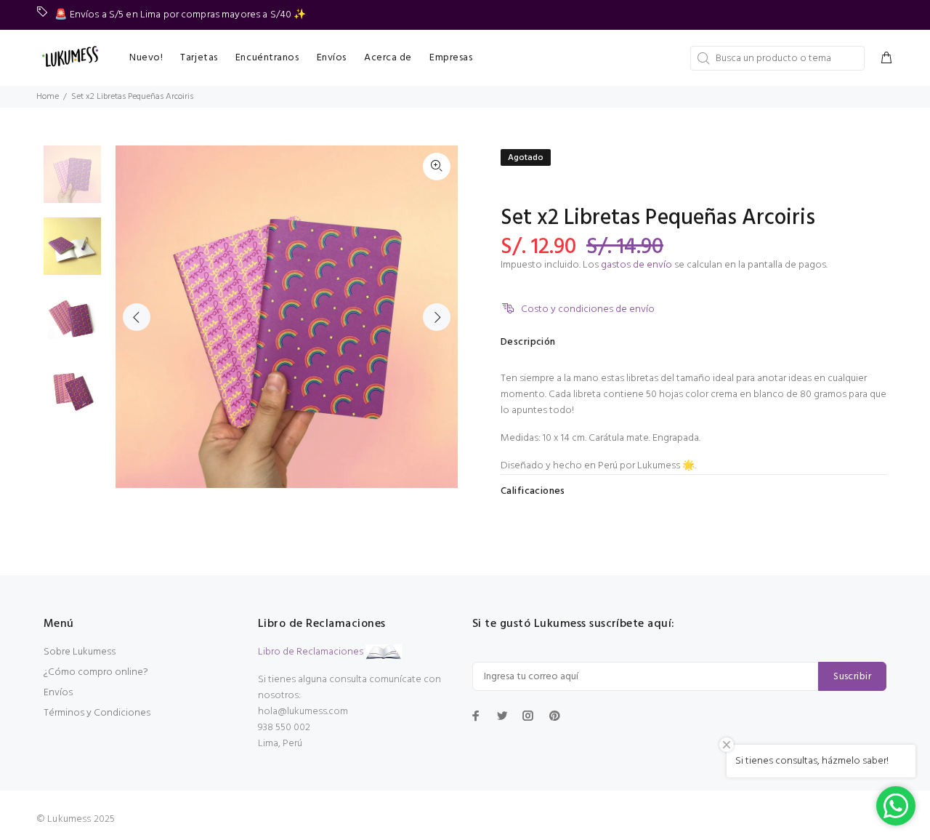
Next (436, 317)
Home (47, 96)
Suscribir (852, 676)
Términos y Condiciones (97, 713)
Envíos (58, 692)
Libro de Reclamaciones (310, 652)
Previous (136, 317)
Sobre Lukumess (80, 652)
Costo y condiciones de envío (588, 309)
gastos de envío (636, 265)
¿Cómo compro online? (96, 672)
